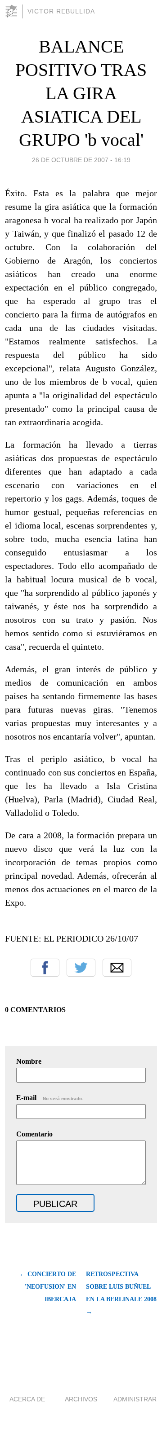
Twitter (81, 968)
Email (117, 968)
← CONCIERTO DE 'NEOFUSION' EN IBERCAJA (47, 1287)
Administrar (135, 1399)
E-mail (49, 1097)
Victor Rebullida (61, 11)
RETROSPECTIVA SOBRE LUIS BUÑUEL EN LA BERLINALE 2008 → (121, 1293)
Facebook (45, 968)
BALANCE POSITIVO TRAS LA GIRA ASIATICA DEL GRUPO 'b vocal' (81, 93)
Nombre (28, 1061)
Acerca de (27, 1399)
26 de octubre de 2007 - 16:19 (81, 159)
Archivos (81, 1399)
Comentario (34, 1134)
